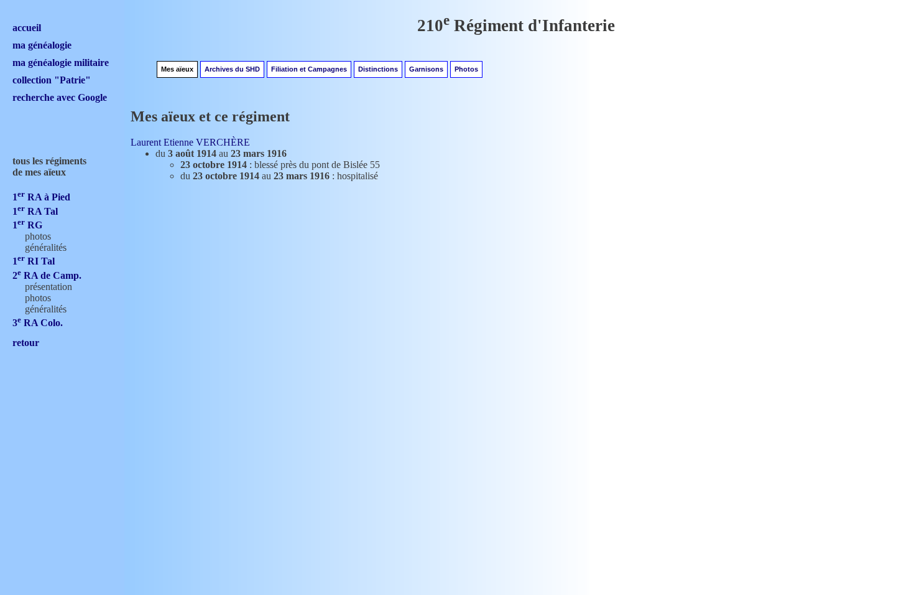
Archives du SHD (232, 69)
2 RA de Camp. (46, 275)
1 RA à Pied (41, 197)
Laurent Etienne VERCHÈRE (190, 142)
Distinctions (378, 69)
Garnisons (426, 69)
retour (25, 342)
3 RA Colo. (37, 322)
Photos (466, 69)
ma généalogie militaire (60, 62)
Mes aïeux (177, 69)
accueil (26, 27)
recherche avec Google (59, 97)
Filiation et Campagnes (309, 69)
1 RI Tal (33, 261)
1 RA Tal (35, 211)
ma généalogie (42, 45)
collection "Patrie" (51, 80)
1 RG (27, 225)
